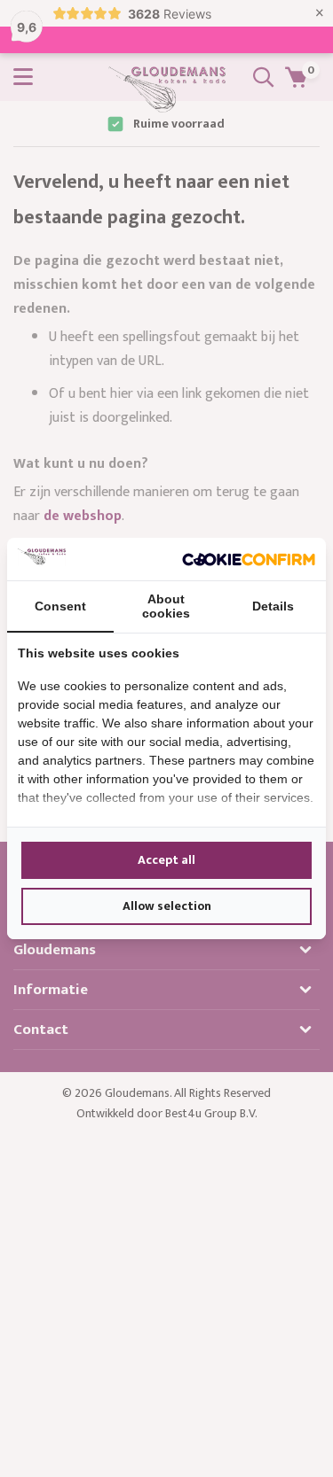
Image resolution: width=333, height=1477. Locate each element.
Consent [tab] (60, 606)
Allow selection (167, 906)
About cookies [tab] (166, 606)
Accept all (166, 860)
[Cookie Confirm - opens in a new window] (248, 559)
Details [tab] (273, 606)
